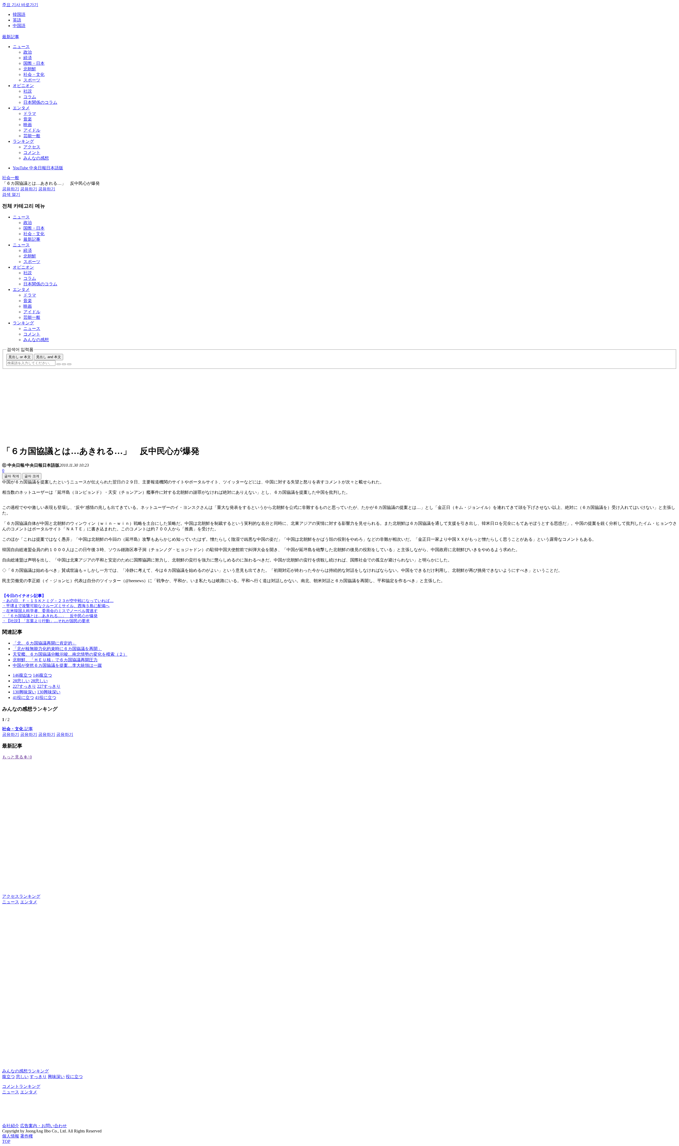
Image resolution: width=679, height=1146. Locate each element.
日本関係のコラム (40, 102)
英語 (17, 20)
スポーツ (31, 80)
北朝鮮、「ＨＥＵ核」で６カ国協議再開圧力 (55, 660)
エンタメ (21, 108)
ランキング (23, 141)
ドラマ (29, 113)
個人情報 (10, 1136)
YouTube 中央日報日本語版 (38, 168)
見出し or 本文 (19, 357)
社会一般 (10, 177)
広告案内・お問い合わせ (43, 1125)
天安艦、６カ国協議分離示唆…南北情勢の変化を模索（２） (70, 654)
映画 (27, 124)
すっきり (38, 1076)
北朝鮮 (29, 69)
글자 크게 (31, 476)
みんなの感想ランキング (25, 1071)
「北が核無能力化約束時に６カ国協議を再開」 (57, 648)
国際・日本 (34, 63)
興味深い (56, 1076)
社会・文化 (34, 74)
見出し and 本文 (48, 357)
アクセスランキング (21, 896)
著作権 (26, 1136)
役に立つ (74, 1076)
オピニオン (23, 85)
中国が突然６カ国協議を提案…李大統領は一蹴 (57, 665)
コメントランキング (21, 1086)
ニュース (21, 46)
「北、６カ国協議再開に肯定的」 (44, 643)
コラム (29, 97)
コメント (31, 152)
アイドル (31, 130)
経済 (27, 57)
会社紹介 (10, 1125)
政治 (27, 52)
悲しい (22, 1076)
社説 (27, 91)
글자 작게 (11, 476)
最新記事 (10, 37)
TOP (6, 1141)
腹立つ (8, 1076)
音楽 (27, 119)
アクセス (31, 147)
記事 (17, 729)
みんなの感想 (36, 158)
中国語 (19, 25)
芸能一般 (31, 136)
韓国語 (19, 14)
